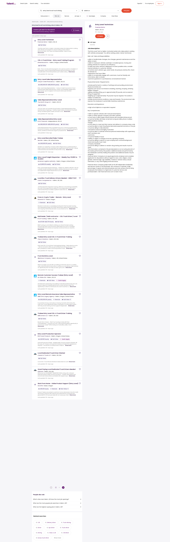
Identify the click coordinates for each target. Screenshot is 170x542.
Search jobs (35, 21)
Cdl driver (66, 533)
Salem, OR (43, 21)
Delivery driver (51, 522)
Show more (41, 52)
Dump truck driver (43, 538)
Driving (40, 533)
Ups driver (52, 527)
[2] (63, 487)
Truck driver (65, 527)
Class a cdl (52, 533)
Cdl (39, 522)
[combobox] (58, 11)
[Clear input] (76, 11)
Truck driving (67, 522)
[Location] (98, 11)
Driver (39, 527)
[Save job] (80, 39)
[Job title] (57, 11)
